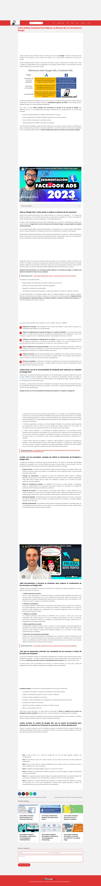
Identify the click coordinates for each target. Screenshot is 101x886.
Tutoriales (82, 23)
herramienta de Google (26, 378)
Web (67, 23)
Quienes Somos (67, 881)
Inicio (53, 23)
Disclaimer (41, 881)
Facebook (54, 57)
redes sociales (31, 109)
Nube (72, 23)
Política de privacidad (59, 881)
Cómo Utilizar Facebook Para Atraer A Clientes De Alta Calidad (32, 797)
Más (88, 23)
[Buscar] (41, 23)
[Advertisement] (50, 10)
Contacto (36, 881)
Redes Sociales (60, 23)
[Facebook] (19, 793)
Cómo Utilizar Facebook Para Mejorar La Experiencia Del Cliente (68, 797)
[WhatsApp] (31, 793)
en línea (72, 215)
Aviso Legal (31, 881)
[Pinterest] (27, 793)
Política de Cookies (50, 881)
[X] (23, 793)
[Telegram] (34, 793)
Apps (77, 23)
